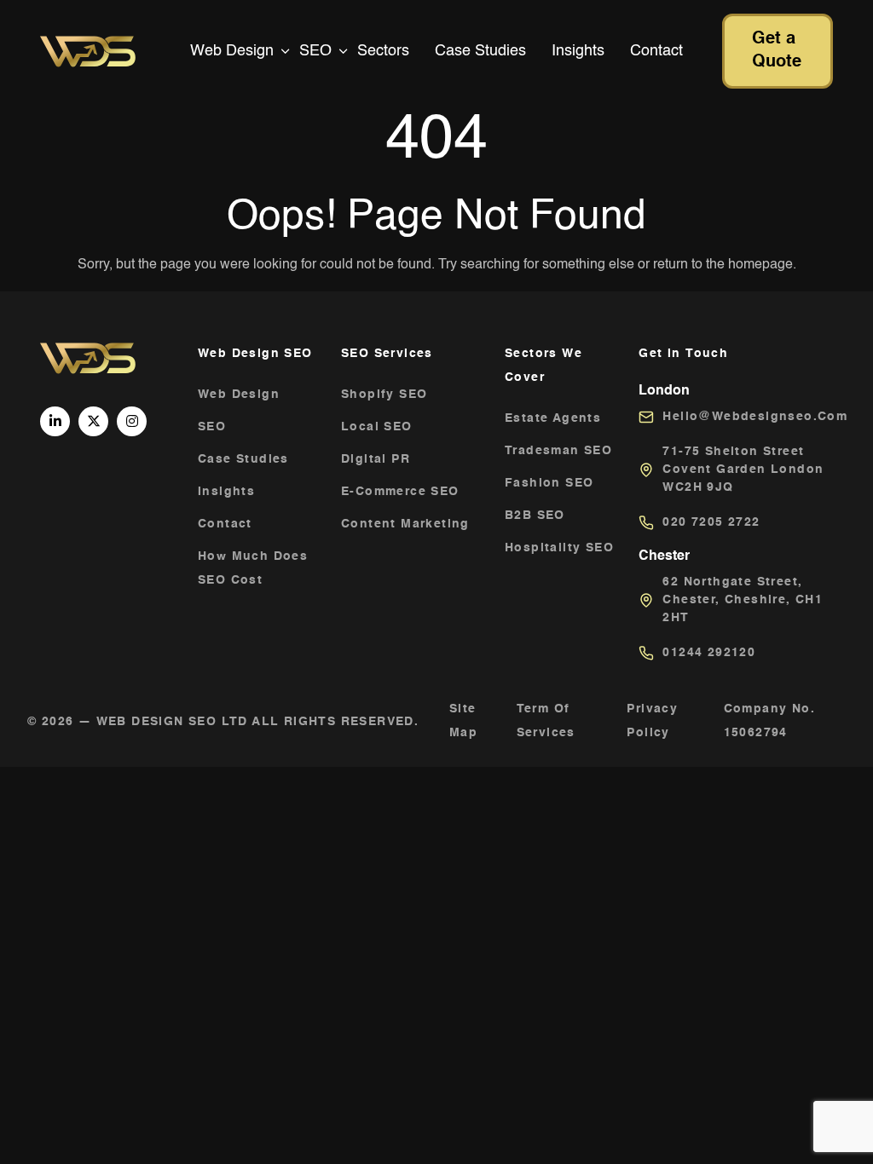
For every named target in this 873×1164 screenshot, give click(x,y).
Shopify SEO (384, 394)
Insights (578, 51)
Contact (656, 51)
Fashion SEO (549, 483)
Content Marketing (405, 524)
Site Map (463, 721)
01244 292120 (708, 653)
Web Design (232, 51)
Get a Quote (776, 51)
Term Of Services (546, 721)
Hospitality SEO (559, 548)
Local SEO (377, 427)
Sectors (383, 51)
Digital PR (375, 459)
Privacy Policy (652, 721)
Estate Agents (553, 418)
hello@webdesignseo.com (754, 417)
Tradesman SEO (558, 451)
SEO (315, 51)
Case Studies (480, 51)
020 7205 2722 (711, 522)
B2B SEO (535, 515)
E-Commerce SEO (400, 492)
